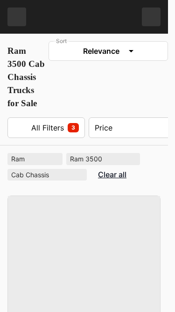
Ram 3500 (104, 159)
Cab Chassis (48, 174)
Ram (36, 159)
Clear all (112, 174)
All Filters (44, 127)
